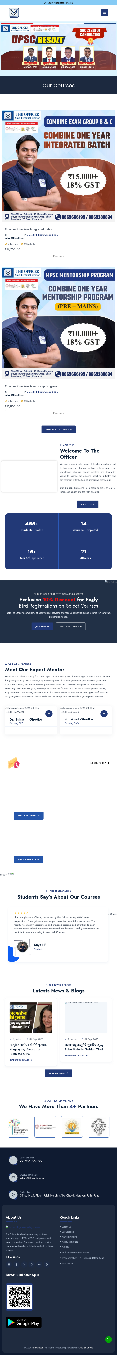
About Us (86, 504)
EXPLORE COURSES (69, 626)
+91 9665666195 (31, 1161)
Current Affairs (69, 1237)
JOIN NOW (41, 626)
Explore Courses (27, 815)
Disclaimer (67, 1263)
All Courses (68, 1232)
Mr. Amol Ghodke (78, 719)
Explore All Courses (57, 429)
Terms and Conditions (93, 1258)
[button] (8, 1126)
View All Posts (57, 1073)
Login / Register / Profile (60, 3)
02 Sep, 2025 (36, 1039)
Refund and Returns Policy (75, 1252)
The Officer (37, 1347)
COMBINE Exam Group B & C (42, 234)
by (6, 235)
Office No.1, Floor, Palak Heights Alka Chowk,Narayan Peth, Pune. (60, 1196)
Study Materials (27, 859)
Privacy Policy (69, 1258)
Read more (58, 256)
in (25, 235)
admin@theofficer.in (32, 1178)
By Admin (17, 1039)
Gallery (65, 1247)
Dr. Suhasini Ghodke (25, 719)
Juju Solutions (86, 1347)
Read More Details (19, 1060)
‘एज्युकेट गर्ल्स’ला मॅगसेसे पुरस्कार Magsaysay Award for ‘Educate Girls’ (28, 1049)
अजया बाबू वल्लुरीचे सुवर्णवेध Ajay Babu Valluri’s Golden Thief (84, 1047)
